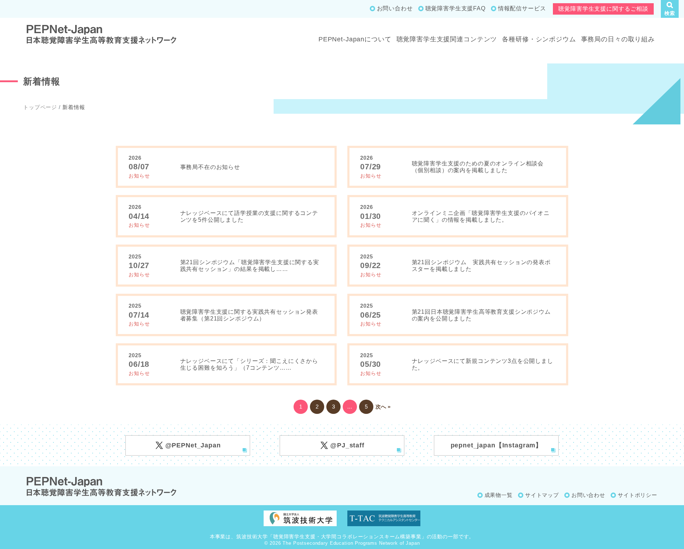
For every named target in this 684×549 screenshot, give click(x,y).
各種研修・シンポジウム (539, 39)
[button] (670, 9)
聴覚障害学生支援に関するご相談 (603, 9)
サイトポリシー (637, 495)
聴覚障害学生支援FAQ (455, 8)
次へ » (382, 407)
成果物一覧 (498, 495)
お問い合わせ (395, 8)
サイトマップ (542, 495)
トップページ (40, 107)
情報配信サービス (522, 8)
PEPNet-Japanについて (355, 39)
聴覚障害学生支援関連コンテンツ (447, 39)
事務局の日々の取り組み (618, 39)
